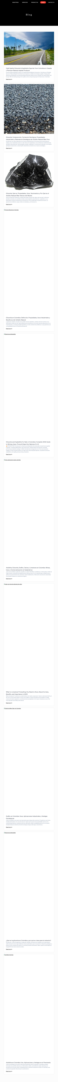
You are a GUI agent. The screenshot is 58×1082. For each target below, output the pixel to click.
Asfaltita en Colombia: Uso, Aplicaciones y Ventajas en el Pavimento (28, 1062)
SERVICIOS (25, 2)
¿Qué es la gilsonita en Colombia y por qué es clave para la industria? (28, 940)
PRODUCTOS (34, 2)
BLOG (43, 2)
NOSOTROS (15, 2)
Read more (8, 79)
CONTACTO (51, 2)
